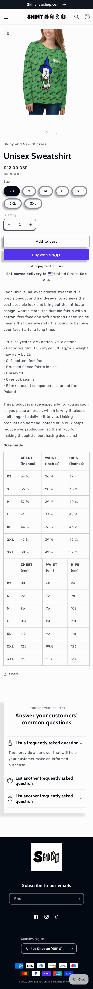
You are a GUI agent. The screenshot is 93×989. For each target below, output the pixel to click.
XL (79, 191)
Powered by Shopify (63, 982)
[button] (6, 16)
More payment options (46, 266)
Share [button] (14, 674)
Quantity (10, 215)
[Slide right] (57, 132)
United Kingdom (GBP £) (44, 948)
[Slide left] (36, 132)
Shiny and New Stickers (40, 982)
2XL (12, 204)
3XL (33, 204)
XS (11, 191)
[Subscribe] (78, 899)
